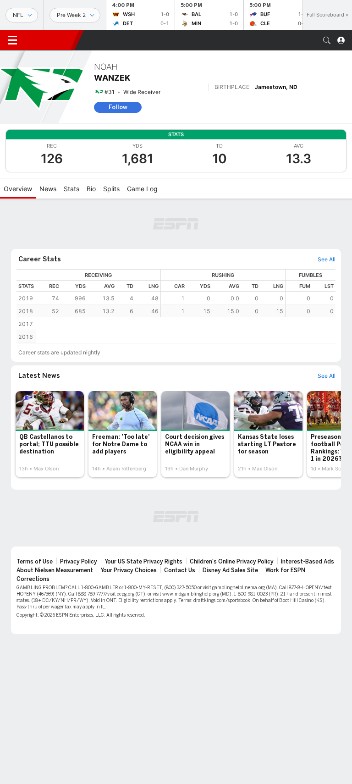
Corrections (33, 579)
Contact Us (179, 570)
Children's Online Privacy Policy (232, 561)
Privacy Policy (78, 561)
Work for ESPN (285, 570)
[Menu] (12, 40)
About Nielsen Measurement (54, 570)
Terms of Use (34, 561)
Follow (118, 107)
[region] (186, 293)
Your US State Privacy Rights (143, 561)
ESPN (49, 40)
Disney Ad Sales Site (230, 570)
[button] (326, 40)
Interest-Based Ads (307, 561)
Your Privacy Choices (128, 570)
